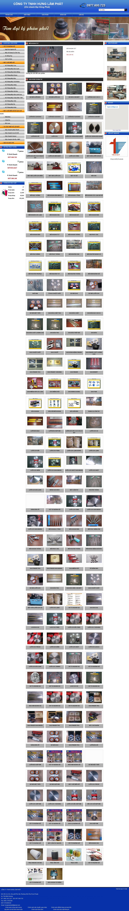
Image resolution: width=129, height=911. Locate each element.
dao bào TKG (54, 332)
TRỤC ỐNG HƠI (54, 862)
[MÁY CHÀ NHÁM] (94, 722)
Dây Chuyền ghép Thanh (12, 129)
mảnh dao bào (54, 490)
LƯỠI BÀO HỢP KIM (35, 764)
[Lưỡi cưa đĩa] (35, 444)
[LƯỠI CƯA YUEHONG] (54, 801)
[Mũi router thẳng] (74, 271)
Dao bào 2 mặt (74, 313)
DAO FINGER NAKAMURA (54, 568)
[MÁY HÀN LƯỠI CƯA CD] (35, 605)
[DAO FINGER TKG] (35, 565)
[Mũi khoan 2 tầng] (74, 193)
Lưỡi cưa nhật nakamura (74, 470)
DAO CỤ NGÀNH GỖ (74, 823)
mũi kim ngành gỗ (94, 274)
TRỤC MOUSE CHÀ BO (35, 862)
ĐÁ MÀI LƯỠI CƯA (35, 588)
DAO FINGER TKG (35, 568)
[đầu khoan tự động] (54, 879)
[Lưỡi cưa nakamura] (54, 468)
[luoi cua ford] (54, 624)
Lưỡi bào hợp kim (54, 431)
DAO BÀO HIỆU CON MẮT (74, 588)
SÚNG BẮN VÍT (35, 745)
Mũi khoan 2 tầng (74, 195)
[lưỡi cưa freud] (35, 644)
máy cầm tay (74, 490)
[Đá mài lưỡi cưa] (54, 94)
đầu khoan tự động (54, 882)
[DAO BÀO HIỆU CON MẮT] (74, 585)
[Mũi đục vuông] (35, 193)
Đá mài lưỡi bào (35, 97)
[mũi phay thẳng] (54, 251)
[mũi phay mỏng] (35, 252)
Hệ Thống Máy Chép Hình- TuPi (14, 97)
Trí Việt (125, 889)
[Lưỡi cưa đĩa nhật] (54, 153)
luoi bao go (35, 627)
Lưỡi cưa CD (94, 431)
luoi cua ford (54, 627)
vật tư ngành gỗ (54, 509)
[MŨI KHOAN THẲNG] (35, 545)
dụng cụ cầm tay (94, 411)
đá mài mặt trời (35, 313)
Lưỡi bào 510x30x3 (74, 116)
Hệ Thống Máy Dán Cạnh (12, 68)
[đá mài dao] (74, 291)
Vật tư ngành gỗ (9, 46)
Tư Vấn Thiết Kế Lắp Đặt (11, 126)
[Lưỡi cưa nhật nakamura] (74, 464)
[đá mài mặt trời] (35, 310)
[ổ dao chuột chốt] (54, 290)
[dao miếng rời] (54, 389)
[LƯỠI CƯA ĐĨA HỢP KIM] (74, 801)
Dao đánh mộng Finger (74, 352)
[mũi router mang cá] (94, 252)
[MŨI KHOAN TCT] (45, 72)
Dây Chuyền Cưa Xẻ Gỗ (12, 133)
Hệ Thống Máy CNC (10, 101)
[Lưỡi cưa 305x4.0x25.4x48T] (94, 133)
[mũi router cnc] (74, 248)
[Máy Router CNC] (116, 62)
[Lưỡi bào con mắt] (94, 113)
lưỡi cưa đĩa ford (74, 627)
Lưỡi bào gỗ (35, 136)
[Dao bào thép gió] (74, 326)
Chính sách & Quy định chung (13, 907)
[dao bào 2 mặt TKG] (54, 307)
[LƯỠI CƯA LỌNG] (54, 604)
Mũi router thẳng (74, 274)
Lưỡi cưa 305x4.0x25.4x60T (74, 136)
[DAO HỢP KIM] (94, 820)
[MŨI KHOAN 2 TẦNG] (54, 526)
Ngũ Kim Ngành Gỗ (10, 49)
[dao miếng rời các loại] (35, 388)
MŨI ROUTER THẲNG (74, 548)
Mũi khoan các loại (35, 215)
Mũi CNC (94, 175)
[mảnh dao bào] (54, 487)
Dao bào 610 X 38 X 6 (93, 313)
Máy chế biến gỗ (9, 62)
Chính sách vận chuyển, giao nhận (37, 907)
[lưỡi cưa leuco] (94, 644)
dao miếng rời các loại (35, 391)
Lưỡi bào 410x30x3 (54, 116)
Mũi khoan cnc (55, 215)
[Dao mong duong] (74, 389)
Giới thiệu (27, 14)
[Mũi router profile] (35, 271)
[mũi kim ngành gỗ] (94, 268)
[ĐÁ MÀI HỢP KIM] (54, 781)
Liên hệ (81, 14)
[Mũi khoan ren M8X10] (54, 189)
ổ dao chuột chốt (54, 293)
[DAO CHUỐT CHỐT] (94, 585)
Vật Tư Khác (8, 59)
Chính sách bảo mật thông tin (61, 909)
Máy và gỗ (74, 175)
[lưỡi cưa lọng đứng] (74, 447)
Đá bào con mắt (74, 97)
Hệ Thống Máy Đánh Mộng (12, 72)
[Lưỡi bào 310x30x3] (35, 111)
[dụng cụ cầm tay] (94, 405)
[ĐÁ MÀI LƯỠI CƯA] (35, 585)
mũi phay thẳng (54, 254)
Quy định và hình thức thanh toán (13, 909)
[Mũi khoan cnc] (54, 212)
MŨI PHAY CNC (54, 548)
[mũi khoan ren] (94, 212)
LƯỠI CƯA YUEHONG (54, 804)
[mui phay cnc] (94, 232)
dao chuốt (54, 352)
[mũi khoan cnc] (94, 840)
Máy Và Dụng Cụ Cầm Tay (12, 52)
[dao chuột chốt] (35, 350)
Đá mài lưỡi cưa (54, 97)
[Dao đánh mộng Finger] (74, 346)
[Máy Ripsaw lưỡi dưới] (116, 98)
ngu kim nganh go (35, 705)
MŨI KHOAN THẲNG (35, 548)
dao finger (74, 372)
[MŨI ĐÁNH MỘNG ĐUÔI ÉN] (94, 545)
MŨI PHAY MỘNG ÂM (94, 529)
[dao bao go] (94, 604)
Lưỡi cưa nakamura (54, 470)
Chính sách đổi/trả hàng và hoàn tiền (61, 907)
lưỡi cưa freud (35, 647)
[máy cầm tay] (74, 484)
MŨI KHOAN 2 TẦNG (54, 529)
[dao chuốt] (54, 349)
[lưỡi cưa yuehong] (94, 624)
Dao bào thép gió (74, 332)
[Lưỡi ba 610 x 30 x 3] (94, 91)
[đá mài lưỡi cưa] (94, 290)
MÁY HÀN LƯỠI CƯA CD (35, 607)
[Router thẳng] (94, 487)
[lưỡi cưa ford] (54, 448)
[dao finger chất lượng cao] (94, 349)
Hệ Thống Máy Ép (10, 104)
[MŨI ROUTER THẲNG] (74, 545)
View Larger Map (117, 130)
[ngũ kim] (35, 290)
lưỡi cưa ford (55, 450)
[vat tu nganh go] (74, 605)
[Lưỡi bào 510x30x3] (74, 111)
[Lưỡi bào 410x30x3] (54, 111)
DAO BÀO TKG (54, 588)
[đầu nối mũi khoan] (54, 409)
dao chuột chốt (35, 352)
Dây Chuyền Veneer (10, 136)
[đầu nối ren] (74, 409)
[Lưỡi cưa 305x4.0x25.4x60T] (74, 133)
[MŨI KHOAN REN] (74, 526)
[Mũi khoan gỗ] (74, 212)
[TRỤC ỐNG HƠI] (54, 860)
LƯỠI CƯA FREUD (94, 784)
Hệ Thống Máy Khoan (11, 75)
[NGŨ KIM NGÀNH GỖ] (74, 762)
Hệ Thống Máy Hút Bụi (11, 91)
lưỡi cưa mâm (35, 470)
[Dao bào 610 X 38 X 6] (94, 307)
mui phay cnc (93, 234)
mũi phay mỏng (35, 254)
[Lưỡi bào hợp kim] (54, 428)
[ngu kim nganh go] (35, 702)
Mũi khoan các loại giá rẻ (94, 195)
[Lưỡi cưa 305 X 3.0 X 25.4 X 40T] (74, 425)
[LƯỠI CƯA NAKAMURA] (94, 506)
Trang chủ (9, 14)
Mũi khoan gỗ (74, 215)
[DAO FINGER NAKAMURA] (54, 564)
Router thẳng (94, 490)
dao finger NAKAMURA (35, 725)
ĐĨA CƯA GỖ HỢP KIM (93, 804)
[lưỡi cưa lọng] (94, 448)
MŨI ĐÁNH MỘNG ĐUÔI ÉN (94, 548)
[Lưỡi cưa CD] (94, 428)
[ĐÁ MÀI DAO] (54, 742)
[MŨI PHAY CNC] (54, 545)
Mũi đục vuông (35, 195)
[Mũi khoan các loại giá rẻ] (94, 189)
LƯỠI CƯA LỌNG (55, 607)
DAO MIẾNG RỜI (74, 568)
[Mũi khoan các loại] (35, 212)
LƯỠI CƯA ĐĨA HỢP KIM (74, 804)
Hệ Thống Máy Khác (11, 107)
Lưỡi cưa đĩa (35, 450)
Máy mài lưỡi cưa (54, 175)
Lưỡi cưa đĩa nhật (54, 156)
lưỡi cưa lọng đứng (74, 450)
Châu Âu (7, 120)
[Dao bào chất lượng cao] (35, 329)
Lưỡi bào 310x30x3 (35, 116)
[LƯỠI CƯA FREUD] (94, 781)
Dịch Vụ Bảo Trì (9, 143)
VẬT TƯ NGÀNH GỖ (54, 764)
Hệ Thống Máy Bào (10, 78)
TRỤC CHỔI (74, 862)
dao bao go (94, 607)
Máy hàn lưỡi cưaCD (94, 156)
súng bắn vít (35, 509)
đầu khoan (35, 411)
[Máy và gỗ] (74, 173)
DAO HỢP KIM (94, 823)
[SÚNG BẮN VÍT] (35, 742)
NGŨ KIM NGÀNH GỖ (74, 764)
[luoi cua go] (74, 683)
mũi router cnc (74, 254)
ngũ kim (35, 293)
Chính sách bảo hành (37, 909)
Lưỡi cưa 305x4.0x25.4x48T (94, 136)
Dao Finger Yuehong (55, 372)
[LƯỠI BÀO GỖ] (94, 742)
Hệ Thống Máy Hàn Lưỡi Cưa (13, 94)
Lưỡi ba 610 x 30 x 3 (94, 97)
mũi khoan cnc (94, 843)
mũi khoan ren (94, 215)
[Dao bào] (94, 330)
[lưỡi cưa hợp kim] (35, 801)
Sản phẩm (45, 14)
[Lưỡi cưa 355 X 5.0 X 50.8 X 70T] (35, 152)
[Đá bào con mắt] (74, 94)
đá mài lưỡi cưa (94, 293)
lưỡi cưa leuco (94, 647)
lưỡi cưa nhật (94, 470)
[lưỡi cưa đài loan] (35, 484)
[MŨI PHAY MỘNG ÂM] (94, 526)
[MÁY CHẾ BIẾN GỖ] (74, 781)
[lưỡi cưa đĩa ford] (74, 624)
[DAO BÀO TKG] (54, 582)
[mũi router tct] (54, 271)
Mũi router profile (35, 274)
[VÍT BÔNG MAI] (94, 562)
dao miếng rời (54, 391)
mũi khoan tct (54, 234)
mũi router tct (54, 274)
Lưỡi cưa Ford (74, 156)
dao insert (94, 372)
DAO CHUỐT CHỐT (93, 588)
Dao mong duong (74, 391)
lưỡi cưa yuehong (94, 627)
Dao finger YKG (35, 372)
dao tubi (94, 391)
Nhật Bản (7, 117)
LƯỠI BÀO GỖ (94, 745)
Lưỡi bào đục (35, 431)
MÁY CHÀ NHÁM (94, 725)
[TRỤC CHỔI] (74, 860)
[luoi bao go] (35, 624)
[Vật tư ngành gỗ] (94, 663)
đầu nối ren (74, 411)
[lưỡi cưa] (54, 133)
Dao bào (94, 332)
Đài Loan (7, 123)
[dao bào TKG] (54, 329)
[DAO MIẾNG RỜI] (74, 562)
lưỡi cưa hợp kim (35, 804)
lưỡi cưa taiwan (54, 666)
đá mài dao (74, 293)
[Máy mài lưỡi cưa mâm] (35, 169)
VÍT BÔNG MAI (94, 568)
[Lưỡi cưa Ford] (74, 153)
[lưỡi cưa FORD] (74, 506)
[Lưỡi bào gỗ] (35, 133)
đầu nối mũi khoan (54, 411)
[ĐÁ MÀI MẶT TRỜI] (35, 781)
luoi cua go (74, 686)
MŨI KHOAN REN (74, 529)
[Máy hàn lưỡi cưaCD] (94, 153)
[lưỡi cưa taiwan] (54, 663)
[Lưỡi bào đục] (35, 425)
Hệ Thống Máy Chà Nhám (12, 81)
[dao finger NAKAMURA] (35, 722)
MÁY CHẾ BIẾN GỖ (74, 784)
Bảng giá (63, 14)
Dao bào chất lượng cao (35, 332)
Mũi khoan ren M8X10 (54, 195)
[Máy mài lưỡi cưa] (54, 169)
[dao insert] (94, 369)
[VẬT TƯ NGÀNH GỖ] (54, 762)
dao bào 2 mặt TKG (54, 313)
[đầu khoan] (35, 409)
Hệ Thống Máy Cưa (10, 65)
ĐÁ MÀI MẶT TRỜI (94, 764)
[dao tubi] (94, 389)
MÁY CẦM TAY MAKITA (54, 843)
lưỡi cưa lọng (94, 450)
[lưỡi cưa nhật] (94, 464)
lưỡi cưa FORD (74, 509)
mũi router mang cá (94, 254)
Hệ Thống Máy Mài (10, 88)
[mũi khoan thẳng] (74, 232)
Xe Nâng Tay (8, 56)
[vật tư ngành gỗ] (54, 503)
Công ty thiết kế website (116, 159)
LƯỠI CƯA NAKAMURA (94, 509)
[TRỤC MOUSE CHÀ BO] (35, 859)
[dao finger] (74, 369)
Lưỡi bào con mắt (94, 116)
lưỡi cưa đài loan (35, 490)
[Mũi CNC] (94, 172)
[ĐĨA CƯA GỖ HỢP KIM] (94, 801)
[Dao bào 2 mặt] (74, 307)
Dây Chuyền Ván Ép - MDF (12, 139)
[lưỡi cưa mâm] (35, 467)
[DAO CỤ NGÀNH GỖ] (74, 821)
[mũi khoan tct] (54, 232)
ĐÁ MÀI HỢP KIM (55, 784)
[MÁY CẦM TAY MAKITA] (54, 840)
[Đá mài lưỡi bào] (35, 94)
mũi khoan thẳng (74, 234)
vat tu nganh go (74, 607)
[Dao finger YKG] (35, 369)
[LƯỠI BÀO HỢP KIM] (35, 761)
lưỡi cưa (54, 136)
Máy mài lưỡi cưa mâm (35, 175)
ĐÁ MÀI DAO (54, 745)
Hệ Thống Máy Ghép (11, 85)
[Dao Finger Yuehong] (54, 366)
